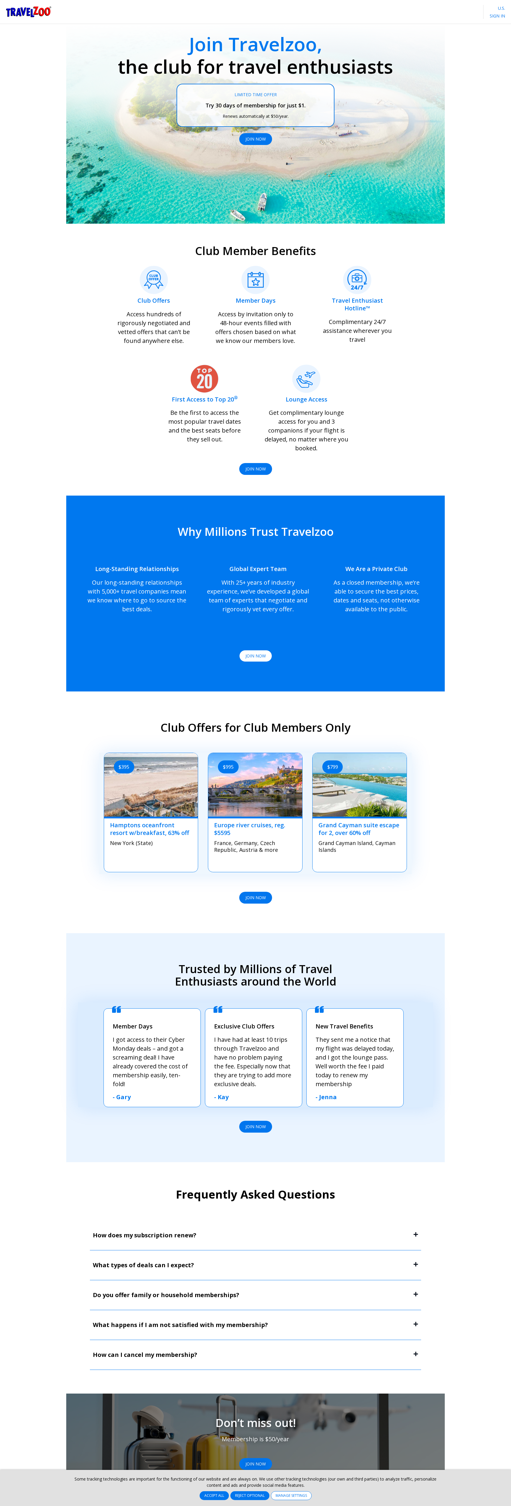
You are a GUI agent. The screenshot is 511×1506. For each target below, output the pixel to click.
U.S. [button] (501, 8)
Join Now (255, 139)
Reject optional (250, 1495)
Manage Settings (291, 1495)
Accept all (214, 1495)
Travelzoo (28, 12)
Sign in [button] (497, 16)
